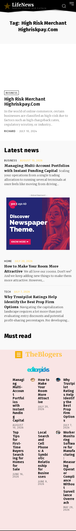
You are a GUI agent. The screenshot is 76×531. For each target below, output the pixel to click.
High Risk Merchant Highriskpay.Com (24, 101)
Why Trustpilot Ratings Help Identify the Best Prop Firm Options (30, 302)
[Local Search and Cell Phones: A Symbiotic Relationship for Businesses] (33, 432)
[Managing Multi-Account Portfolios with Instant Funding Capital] (7, 380)
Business (11, 93)
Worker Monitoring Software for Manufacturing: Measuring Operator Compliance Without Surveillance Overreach (69, 467)
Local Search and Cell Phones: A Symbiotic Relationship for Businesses (44, 454)
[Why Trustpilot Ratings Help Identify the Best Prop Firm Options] (58, 380)
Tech (7, 292)
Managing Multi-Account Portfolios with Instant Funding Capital (18, 400)
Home (8, 261)
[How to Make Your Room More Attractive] (33, 380)
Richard (10, 131)
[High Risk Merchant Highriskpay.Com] (38, 72)
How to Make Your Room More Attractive (43, 391)
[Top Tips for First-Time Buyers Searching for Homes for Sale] (7, 432)
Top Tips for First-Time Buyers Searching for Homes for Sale (18, 450)
